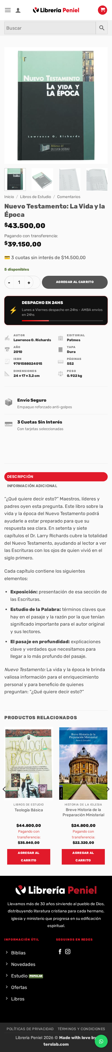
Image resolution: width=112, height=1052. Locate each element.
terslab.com (56, 1044)
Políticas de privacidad (30, 1029)
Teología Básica (29, 810)
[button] (7, 10)
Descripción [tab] (20, 476)
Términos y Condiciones (81, 1029)
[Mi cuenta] (18, 10)
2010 (17, 352)
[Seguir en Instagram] (67, 952)
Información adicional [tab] (32, 486)
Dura (71, 352)
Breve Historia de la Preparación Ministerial (83, 812)
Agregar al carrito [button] (28, 856)
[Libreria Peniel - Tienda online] (56, 10)
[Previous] (13, 105)
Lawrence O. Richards (32, 340)
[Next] (98, 105)
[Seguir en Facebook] (60, 952)
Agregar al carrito (75, 282)
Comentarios (68, 196)
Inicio (9, 196)
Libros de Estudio (35, 196)
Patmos (73, 340)
